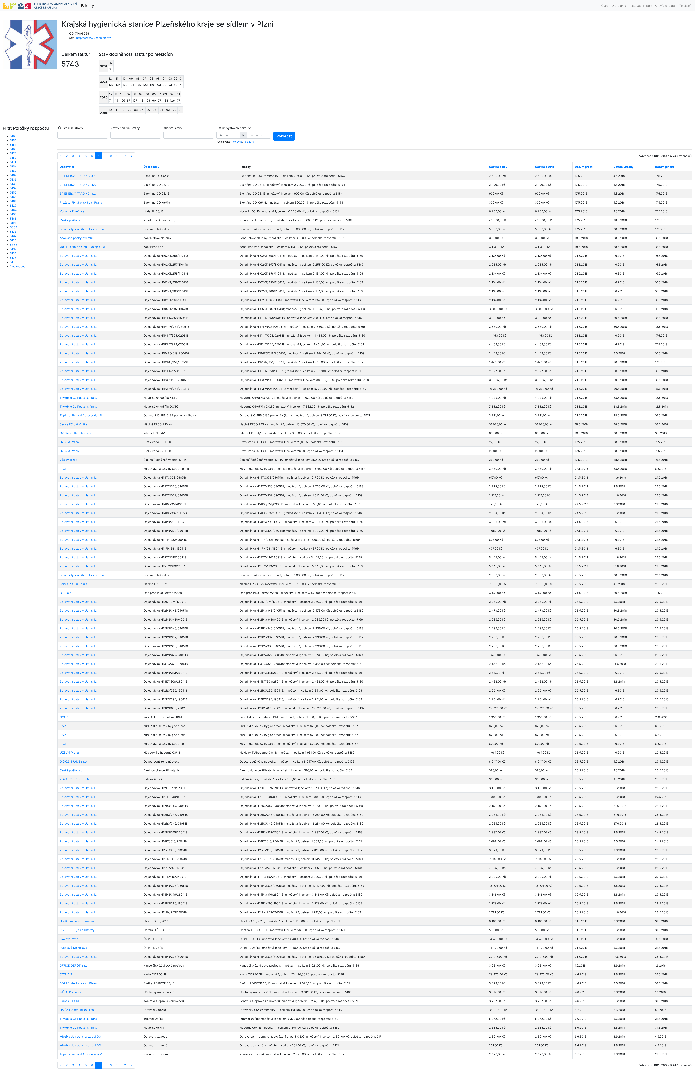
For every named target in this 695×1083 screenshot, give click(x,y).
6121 (13, 223)
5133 (13, 253)
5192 (13, 249)
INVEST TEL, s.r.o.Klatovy (77, 930)
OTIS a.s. (66, 593)
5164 (13, 210)
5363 (13, 227)
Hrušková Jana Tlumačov (77, 921)
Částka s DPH (544, 167)
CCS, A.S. (66, 974)
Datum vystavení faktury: (233, 128)
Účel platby (151, 167)
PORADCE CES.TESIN (74, 779)
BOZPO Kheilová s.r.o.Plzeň (78, 983)
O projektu (619, 5)
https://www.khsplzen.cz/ (93, 38)
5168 (13, 197)
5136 (13, 179)
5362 (13, 244)
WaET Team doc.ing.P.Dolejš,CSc (82, 247)
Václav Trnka (68, 460)
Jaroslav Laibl (69, 1001)
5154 (13, 166)
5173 (13, 231)
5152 (13, 192)
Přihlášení (684, 5)
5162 (13, 175)
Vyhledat (284, 136)
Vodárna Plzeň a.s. (72, 211)
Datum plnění (664, 167)
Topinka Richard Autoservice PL (81, 415)
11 (125, 156)
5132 (13, 236)
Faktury (87, 5)
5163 (13, 149)
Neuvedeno (18, 266)
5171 (13, 162)
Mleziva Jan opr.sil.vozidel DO (80, 1036)
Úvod (605, 5)
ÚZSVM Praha (69, 442)
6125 (13, 240)
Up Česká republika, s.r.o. (77, 1010)
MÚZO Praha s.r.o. (72, 992)
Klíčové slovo (172, 128)
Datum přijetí (584, 167)
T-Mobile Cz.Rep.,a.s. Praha (78, 397)
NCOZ (64, 717)
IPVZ (63, 468)
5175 (13, 257)
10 (117, 156)
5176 (13, 262)
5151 (13, 144)
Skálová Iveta (69, 939)
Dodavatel (67, 167)
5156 (13, 158)
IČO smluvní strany (70, 128)
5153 (13, 140)
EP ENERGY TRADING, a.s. (78, 176)
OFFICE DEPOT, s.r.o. (74, 965)
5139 (13, 184)
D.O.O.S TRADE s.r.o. (73, 761)
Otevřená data (665, 5)
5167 (13, 171)
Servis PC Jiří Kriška (73, 424)
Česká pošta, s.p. (71, 220)
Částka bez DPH (500, 167)
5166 (13, 218)
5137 (13, 188)
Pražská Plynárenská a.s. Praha (81, 202)
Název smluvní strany (125, 128)
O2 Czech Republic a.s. (75, 433)
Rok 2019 (249, 141)
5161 (13, 201)
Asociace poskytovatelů (76, 238)
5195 (13, 214)
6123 (13, 205)
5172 (13, 153)
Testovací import (640, 5)
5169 (13, 136)
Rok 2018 (237, 141)
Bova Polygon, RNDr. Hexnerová (82, 229)
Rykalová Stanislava (73, 948)
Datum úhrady (623, 167)
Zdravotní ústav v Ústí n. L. (78, 255)
